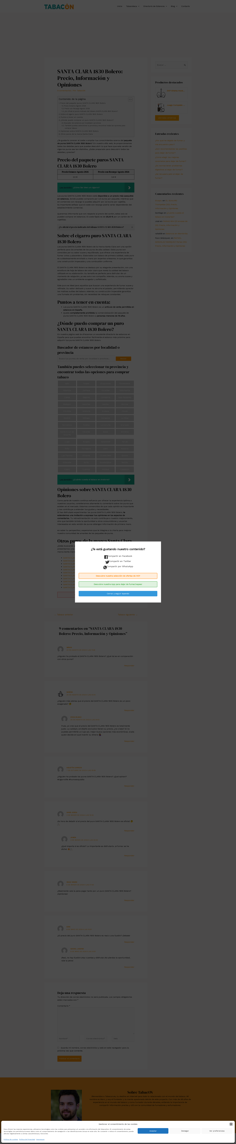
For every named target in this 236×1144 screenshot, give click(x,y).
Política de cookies (11, 1139)
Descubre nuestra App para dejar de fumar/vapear (118, 584)
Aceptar (153, 1131)
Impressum (40, 1139)
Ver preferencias (217, 1131)
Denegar (185, 1131)
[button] (231, 1124)
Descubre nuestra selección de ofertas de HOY (118, 576)
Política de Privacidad (27, 1139)
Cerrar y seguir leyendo (118, 593)
